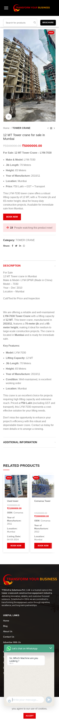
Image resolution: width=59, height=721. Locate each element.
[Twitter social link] (16, 246)
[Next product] (54, 128)
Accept (30, 716)
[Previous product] (48, 128)
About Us (7, 631)
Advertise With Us (12, 642)
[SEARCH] (34, 23)
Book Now (12, 217)
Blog (5, 626)
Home (6, 128)
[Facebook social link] (12, 246)
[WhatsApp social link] (24, 246)
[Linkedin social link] (20, 246)
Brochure (48, 22)
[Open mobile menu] (6, 8)
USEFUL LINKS (11, 615)
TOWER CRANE (21, 128)
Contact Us (8, 636)
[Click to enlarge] (9, 117)
